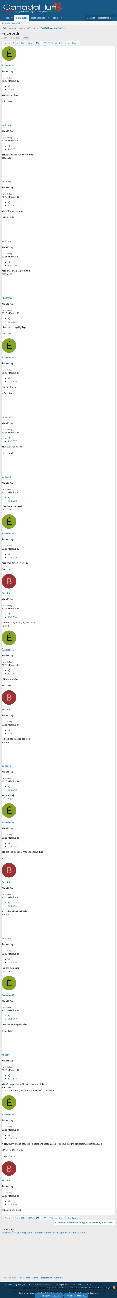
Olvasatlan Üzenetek (11, 23)
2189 (61, 43)
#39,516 (12, 962)
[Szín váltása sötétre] (113, 16)
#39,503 (12, 205)
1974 (23, 43)
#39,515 (12, 905)
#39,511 (12, 673)
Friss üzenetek (38, 17)
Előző (7, 43)
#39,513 (12, 789)
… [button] (17, 43)
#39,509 (12, 557)
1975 (30, 43)
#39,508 (12, 500)
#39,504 (12, 265)
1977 (43, 43)
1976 (37, 43)
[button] (12, 18)
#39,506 (12, 381)
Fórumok (21, 17)
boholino (8, 37)
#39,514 (12, 846)
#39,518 (12, 1078)
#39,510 (12, 617)
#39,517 (12, 1018)
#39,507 (12, 441)
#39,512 (12, 733)
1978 (50, 43)
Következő (71, 43)
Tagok (56, 17)
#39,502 (12, 149)
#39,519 (12, 1138)
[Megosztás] (9, 86)
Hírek (6, 17)
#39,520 (12, 1204)
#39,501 (12, 89)
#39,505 (12, 321)
